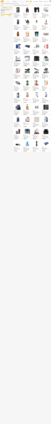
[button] (36, 1)
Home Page (2, 3)
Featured (48, 5)
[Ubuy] (2, 1)
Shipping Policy (3, 10)
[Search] (30, 1)
